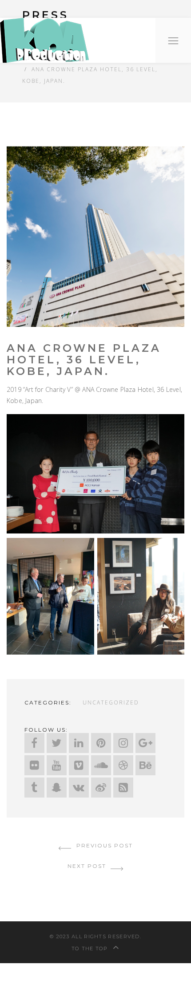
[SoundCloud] (101, 765)
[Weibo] (101, 787)
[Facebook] (34, 743)
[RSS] (123, 787)
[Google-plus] (145, 743)
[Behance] (145, 765)
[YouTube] (57, 765)
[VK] (79, 787)
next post (88, 866)
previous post (103, 845)
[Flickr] (34, 765)
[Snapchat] (57, 787)
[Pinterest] (101, 743)
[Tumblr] (34, 787)
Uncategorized (111, 702)
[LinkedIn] (79, 743)
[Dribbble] (123, 765)
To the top (91, 948)
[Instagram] (123, 743)
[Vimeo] (79, 765)
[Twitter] (57, 743)
